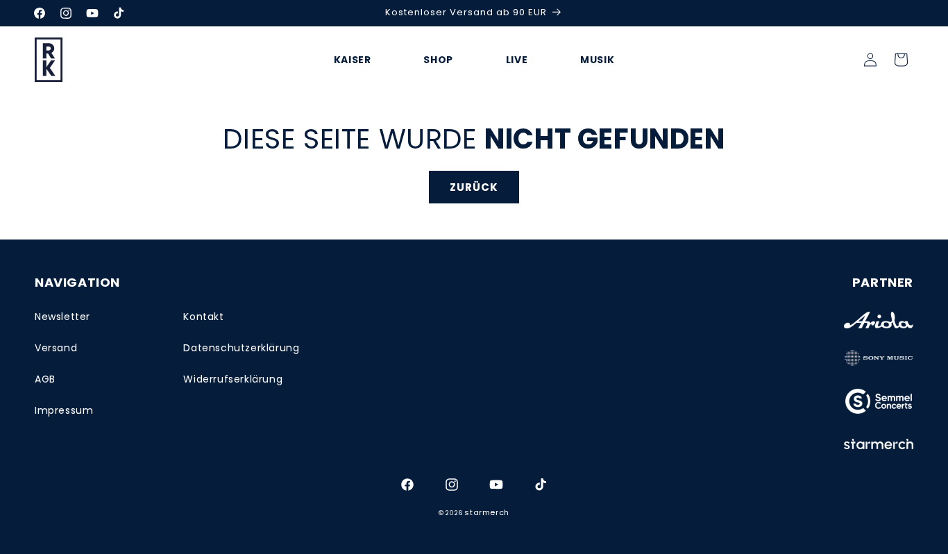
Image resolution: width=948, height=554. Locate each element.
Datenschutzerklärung (241, 348)
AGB (45, 379)
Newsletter (62, 317)
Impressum (64, 410)
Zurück (474, 187)
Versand (56, 348)
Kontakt (203, 317)
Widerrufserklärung (232, 379)
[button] (901, 59)
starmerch (486, 512)
